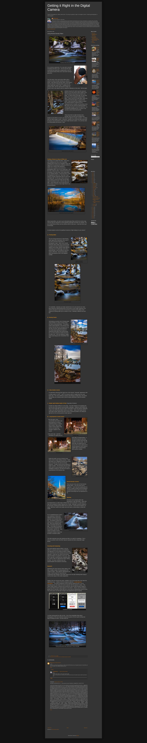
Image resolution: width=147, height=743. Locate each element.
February (94, 204)
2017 (93, 207)
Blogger (77, 735)
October (94, 186)
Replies (52, 669)
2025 (93, 174)
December (94, 183)
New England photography (64, 656)
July (93, 190)
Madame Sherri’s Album (98, 113)
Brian (51, 662)
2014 (93, 211)
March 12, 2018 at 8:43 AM (56, 662)
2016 (93, 208)
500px (93, 41)
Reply (51, 667)
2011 (93, 215)
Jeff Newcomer (55, 18)
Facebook (93, 42)
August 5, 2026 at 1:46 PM (58, 681)
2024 (93, 175)
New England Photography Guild (95, 38)
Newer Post (49, 727)
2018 (93, 182)
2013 (93, 212)
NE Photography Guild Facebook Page (95, 40)
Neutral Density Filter (57, 656)
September (94, 187)
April (93, 194)
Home (68, 727)
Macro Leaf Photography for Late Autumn (98, 92)
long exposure (52, 656)
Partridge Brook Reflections (94, 35)
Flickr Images (94, 36)
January (94, 205)
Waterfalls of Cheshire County (98, 81)
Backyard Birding (95, 196)
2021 (93, 178)
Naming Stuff (98, 144)
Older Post (85, 727)
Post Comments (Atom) (55, 729)
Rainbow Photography (98, 122)
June (94, 191)
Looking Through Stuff (96, 198)
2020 (93, 179)
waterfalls (69, 656)
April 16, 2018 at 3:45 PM (63, 671)
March (94, 195)
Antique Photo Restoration (98, 70)
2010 (93, 216)
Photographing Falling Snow (98, 59)
